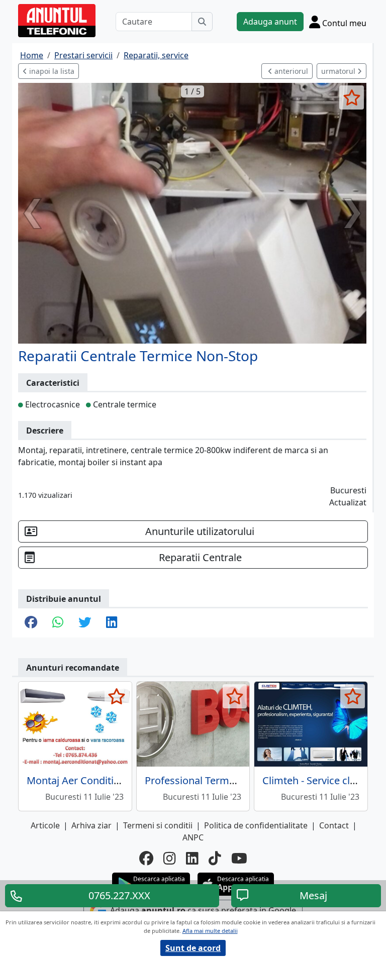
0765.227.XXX (119, 895)
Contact (334, 825)
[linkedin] (192, 858)
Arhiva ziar (91, 825)
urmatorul (339, 71)
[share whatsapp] (58, 622)
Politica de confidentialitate (256, 825)
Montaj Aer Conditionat (81, 780)
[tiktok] (215, 858)
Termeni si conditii (157, 825)
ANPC (193, 837)
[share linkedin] (112, 622)
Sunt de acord (193, 947)
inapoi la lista (50, 71)
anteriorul (290, 71)
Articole (45, 825)
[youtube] (239, 858)
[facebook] (146, 858)
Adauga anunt (270, 21)
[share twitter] (85, 622)
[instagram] (169, 858)
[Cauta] (202, 21)
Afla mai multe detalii (210, 930)
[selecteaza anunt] (351, 97)
